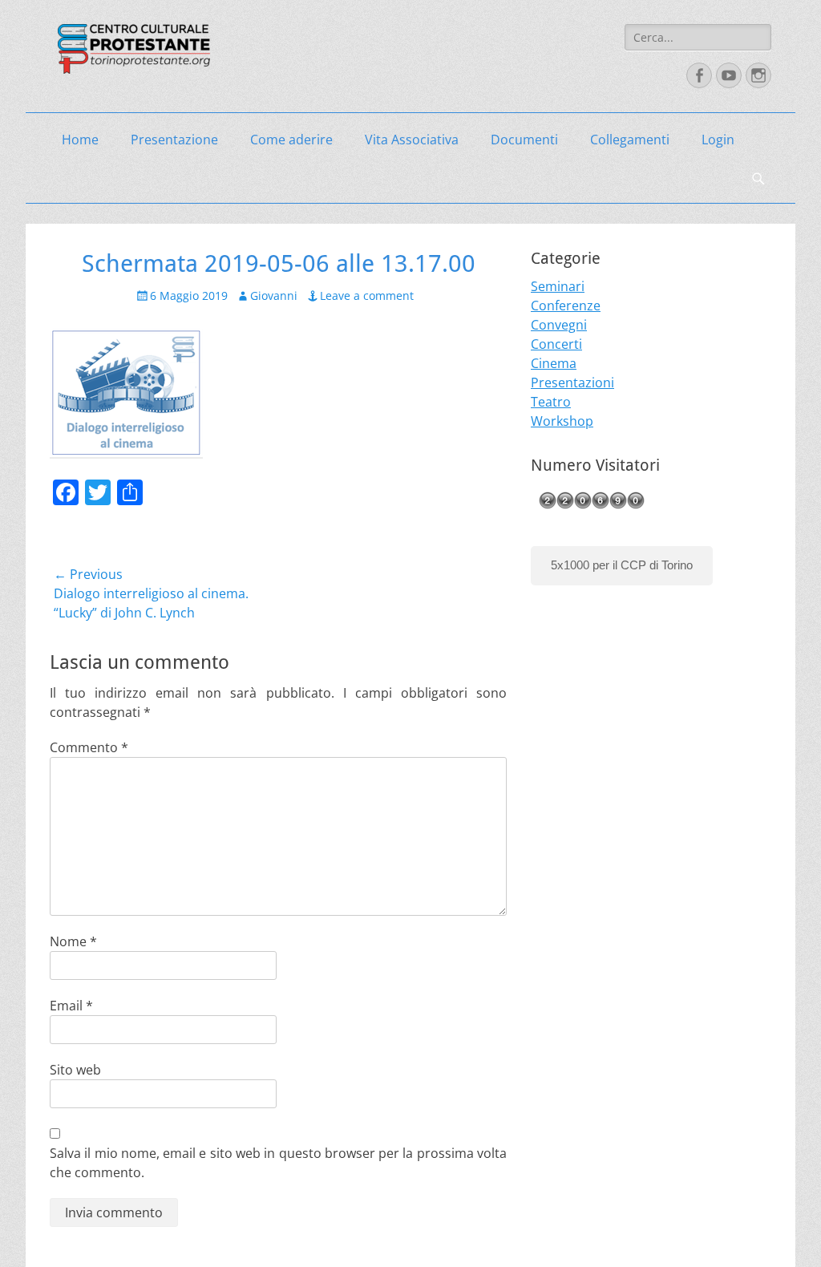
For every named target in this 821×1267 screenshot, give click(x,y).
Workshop (562, 421)
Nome (73, 941)
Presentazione (174, 139)
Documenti (524, 139)
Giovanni (273, 295)
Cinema (553, 363)
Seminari (557, 286)
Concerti (556, 344)
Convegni (559, 325)
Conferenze (566, 305)
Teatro (551, 402)
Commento (89, 747)
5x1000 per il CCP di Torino (622, 565)
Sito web (75, 1070)
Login (718, 139)
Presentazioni (572, 382)
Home (80, 139)
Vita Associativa (412, 139)
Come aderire (291, 139)
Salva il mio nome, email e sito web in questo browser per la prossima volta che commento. (278, 1162)
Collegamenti (629, 139)
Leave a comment (367, 295)
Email (71, 1005)
